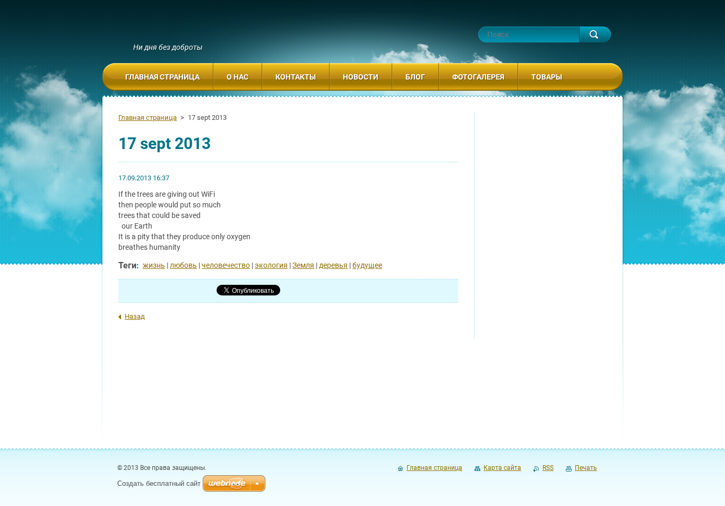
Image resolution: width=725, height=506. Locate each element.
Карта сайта (502, 468)
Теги (127, 265)
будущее (367, 265)
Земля (303, 265)
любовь (183, 265)
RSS (548, 468)
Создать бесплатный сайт (159, 483)
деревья (333, 265)
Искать (595, 34)
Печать (586, 468)
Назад (135, 316)
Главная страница (147, 117)
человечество (226, 265)
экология (271, 265)
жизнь (154, 265)
